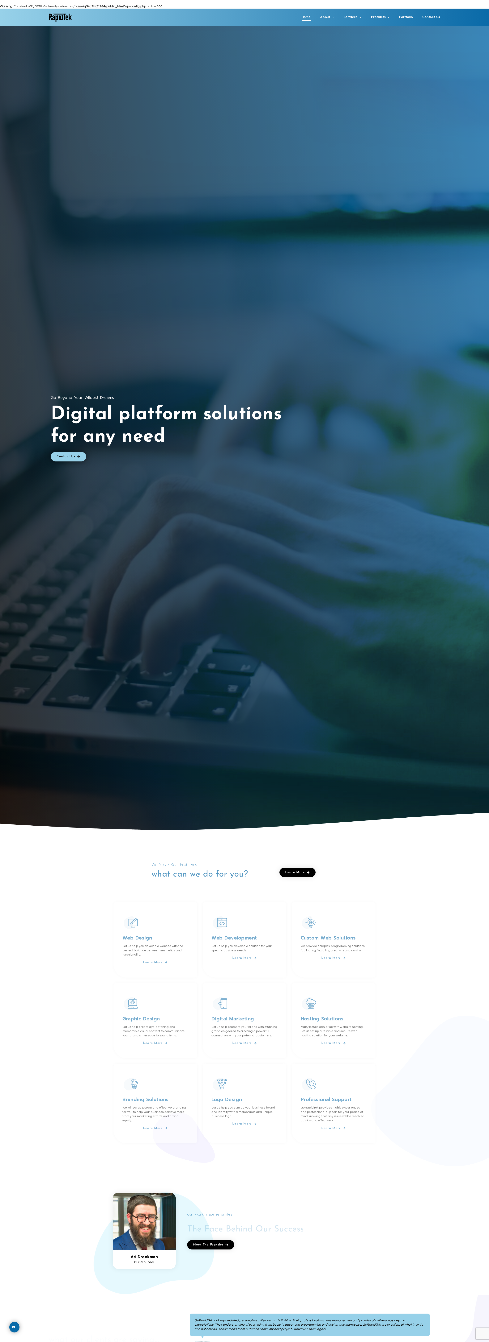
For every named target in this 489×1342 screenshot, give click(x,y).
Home (306, 17)
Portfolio (406, 17)
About (325, 17)
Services (351, 17)
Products (378, 17)
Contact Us (431, 17)
